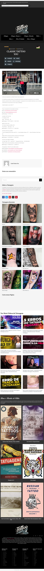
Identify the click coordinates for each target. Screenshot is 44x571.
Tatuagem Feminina (15, 36)
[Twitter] (6, 197)
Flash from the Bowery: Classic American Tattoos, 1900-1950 (11, 519)
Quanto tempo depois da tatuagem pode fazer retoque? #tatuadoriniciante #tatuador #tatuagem (33, 332)
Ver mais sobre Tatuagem (6, 193)
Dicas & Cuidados (20, 39)
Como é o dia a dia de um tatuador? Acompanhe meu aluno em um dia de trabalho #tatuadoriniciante (11, 351)
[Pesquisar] (29, 5)
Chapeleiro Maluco (26, 246)
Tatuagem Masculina (28, 36)
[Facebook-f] (3, 197)
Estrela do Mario (5, 268)
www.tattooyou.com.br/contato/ (11, 110)
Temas (10, 39)
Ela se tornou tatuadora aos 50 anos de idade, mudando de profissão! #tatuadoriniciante (33, 391)
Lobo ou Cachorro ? (26, 224)
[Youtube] (10, 197)
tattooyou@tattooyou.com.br (11, 112)
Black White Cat (26, 290)
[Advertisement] (22, 16)
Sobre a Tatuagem (31, 39)
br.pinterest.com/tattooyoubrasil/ (14, 151)
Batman (3, 224)
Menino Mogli (4, 290)
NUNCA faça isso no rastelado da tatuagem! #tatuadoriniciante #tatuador (10, 391)
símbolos (4, 189)
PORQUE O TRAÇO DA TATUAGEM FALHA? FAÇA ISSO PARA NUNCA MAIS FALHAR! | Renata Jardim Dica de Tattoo (32, 351)
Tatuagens (6, 36)
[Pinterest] (16, 197)
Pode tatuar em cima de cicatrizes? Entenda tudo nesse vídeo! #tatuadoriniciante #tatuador (10, 371)
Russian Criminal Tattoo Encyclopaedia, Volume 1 (33, 518)
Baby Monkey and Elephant (7, 246)
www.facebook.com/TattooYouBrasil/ (15, 150)
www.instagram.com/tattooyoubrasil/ (15, 148)
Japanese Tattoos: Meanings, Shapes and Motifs (11, 441)
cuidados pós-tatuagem (10, 538)
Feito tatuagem (33, 480)
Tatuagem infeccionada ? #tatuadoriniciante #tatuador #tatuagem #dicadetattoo (32, 371)
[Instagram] (13, 197)
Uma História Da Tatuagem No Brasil (33, 441)
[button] (8, 58)
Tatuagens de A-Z (11, 480)
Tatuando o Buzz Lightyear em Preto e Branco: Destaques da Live (11, 331)
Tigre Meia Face (25, 268)
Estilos (37, 36)
